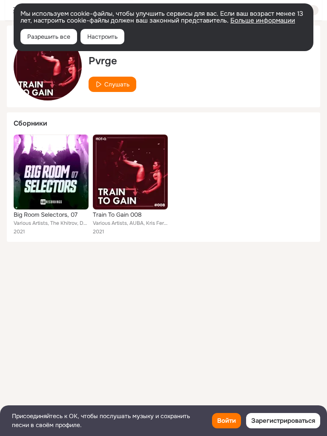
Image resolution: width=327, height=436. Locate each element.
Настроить (102, 36)
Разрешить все (48, 36)
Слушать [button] (116, 84)
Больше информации (262, 20)
